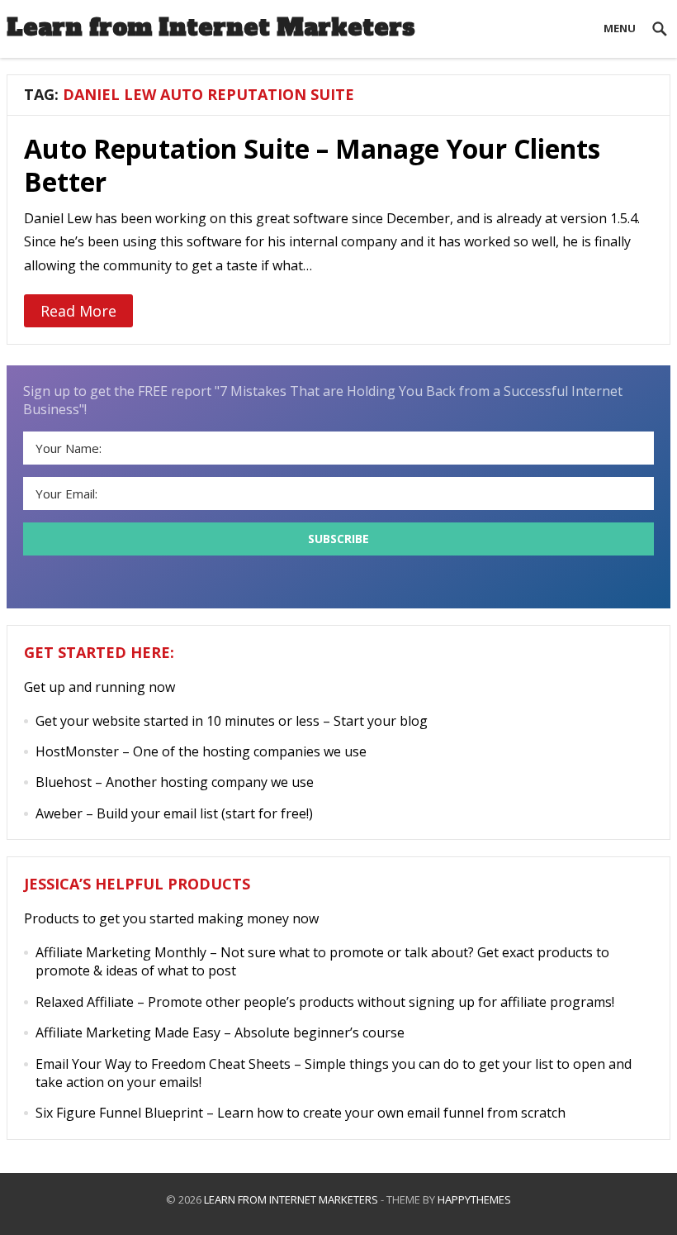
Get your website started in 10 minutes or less (178, 721)
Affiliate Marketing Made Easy (128, 1032)
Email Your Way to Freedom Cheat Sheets (163, 1064)
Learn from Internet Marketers (211, 27)
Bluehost (64, 782)
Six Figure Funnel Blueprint (119, 1113)
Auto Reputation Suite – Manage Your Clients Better (312, 165)
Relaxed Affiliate (85, 1002)
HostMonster (77, 751)
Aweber (59, 813)
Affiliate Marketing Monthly (121, 952)
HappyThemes (474, 1199)
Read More (78, 311)
